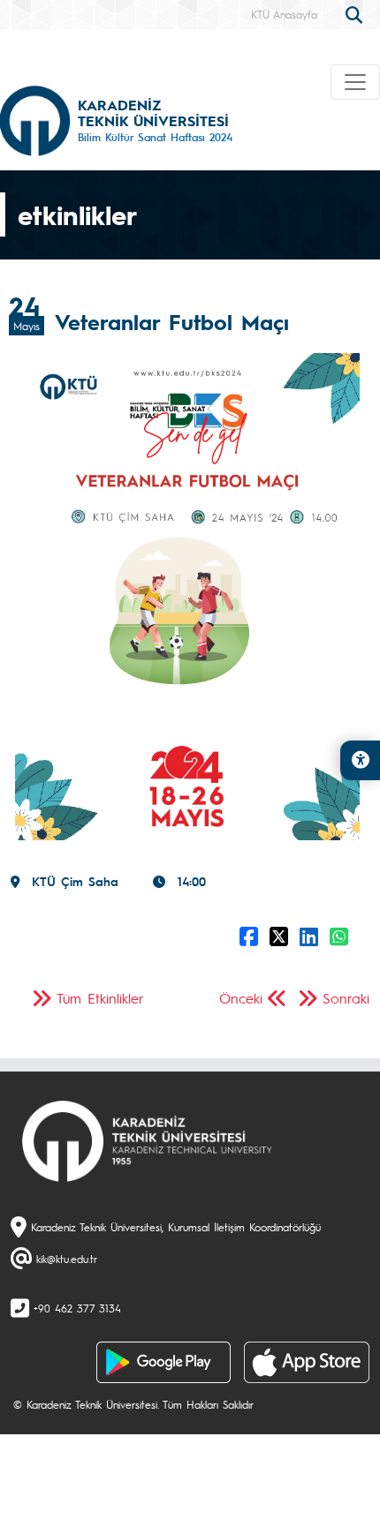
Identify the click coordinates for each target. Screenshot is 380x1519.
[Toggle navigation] (355, 82)
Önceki (240, 998)
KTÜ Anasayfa (284, 14)
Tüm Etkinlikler (100, 998)
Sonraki (346, 998)
